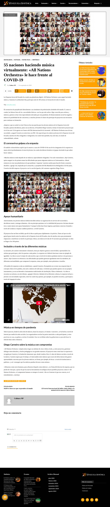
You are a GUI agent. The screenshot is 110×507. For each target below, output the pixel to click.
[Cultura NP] (5, 85)
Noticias (17, 60)
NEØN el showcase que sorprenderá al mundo (18, 388)
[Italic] (16, 441)
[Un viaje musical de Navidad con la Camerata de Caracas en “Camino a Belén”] (101, 93)
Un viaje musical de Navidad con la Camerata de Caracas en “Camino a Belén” (88, 92)
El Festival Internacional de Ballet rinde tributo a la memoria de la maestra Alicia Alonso (58, 389)
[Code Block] (31, 441)
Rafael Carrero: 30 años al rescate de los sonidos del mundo (87, 81)
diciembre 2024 (53, 483)
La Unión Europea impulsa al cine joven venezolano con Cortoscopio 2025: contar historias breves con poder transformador (88, 71)
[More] (72, 91)
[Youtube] (96, 499)
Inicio (6, 15)
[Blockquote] (29, 441)
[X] (92, 499)
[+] (38, 440)
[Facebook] (82, 499)
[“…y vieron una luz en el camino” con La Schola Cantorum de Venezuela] (101, 115)
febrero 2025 (52, 481)
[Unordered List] (26, 441)
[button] (98, 3)
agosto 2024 (52, 491)
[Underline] (19, 441)
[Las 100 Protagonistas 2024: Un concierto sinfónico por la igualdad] (38, 500)
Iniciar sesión (67, 429)
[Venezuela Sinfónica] (15, 3)
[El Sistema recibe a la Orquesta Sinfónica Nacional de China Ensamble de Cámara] (17, 479)
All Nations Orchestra (11, 381)
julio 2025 (51, 478)
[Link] (33, 441)
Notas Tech (26, 60)
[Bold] (14, 441)
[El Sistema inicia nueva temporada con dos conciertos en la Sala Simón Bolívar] (17, 487)
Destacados (12, 15)
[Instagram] (87, 499)
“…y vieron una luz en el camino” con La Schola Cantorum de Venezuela (86, 114)
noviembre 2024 (53, 486)
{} (35, 440)
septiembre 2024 (53, 488)
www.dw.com (11, 105)
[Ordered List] (24, 441)
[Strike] (21, 441)
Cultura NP (12, 85)
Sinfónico (35, 60)
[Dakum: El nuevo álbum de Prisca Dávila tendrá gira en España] (17, 494)
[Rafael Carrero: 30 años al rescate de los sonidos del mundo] (101, 82)
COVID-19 (22, 381)
